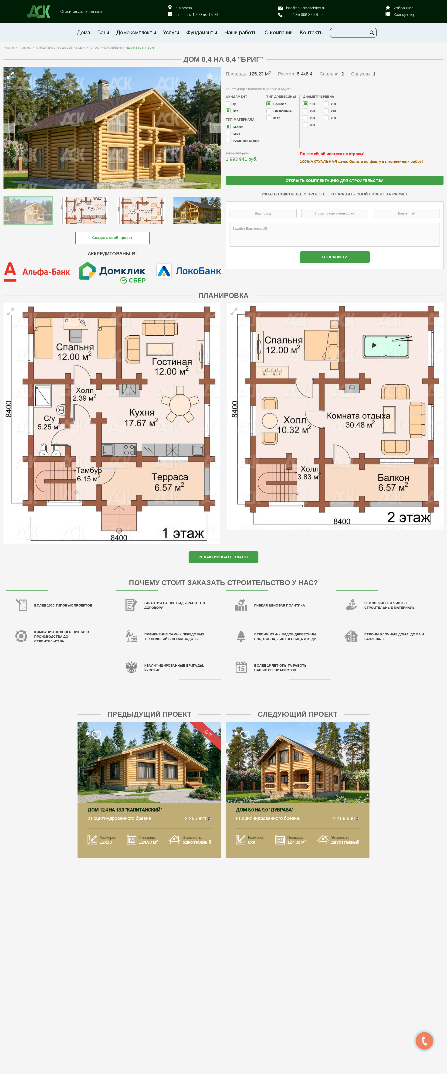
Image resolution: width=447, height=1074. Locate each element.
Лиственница (282, 111)
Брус (236, 134)
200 (333, 104)
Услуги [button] (171, 33)
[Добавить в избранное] (210, 76)
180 (312, 104)
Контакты (312, 33)
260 (312, 118)
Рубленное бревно (246, 141)
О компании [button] (278, 33)
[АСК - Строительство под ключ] (41, 11)
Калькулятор (405, 15)
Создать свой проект (112, 237)
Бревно (238, 127)
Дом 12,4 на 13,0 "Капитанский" (125, 810)
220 (312, 111)
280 (333, 118)
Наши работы (240, 33)
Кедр (276, 118)
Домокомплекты (136, 33)
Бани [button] (103, 33)
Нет (235, 111)
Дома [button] (83, 33)
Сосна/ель (280, 104)
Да (235, 104)
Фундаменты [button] (201, 33)
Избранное (403, 8)
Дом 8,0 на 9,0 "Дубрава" (265, 810)
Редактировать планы (224, 557)
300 (312, 125)
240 (333, 111)
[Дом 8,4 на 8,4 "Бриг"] (112, 128)
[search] (372, 33)
